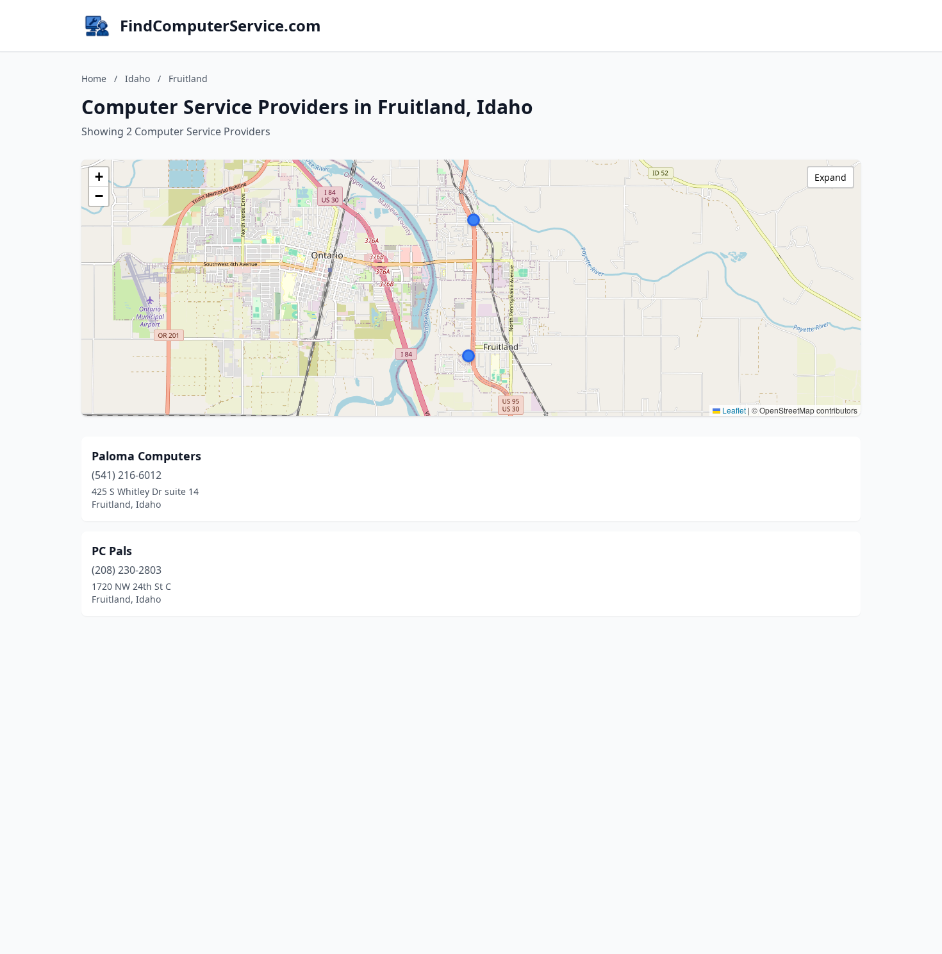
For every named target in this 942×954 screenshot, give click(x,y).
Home (93, 78)
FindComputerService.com (220, 25)
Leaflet (733, 410)
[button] (468, 355)
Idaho (137, 78)
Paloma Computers (146, 456)
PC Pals (112, 550)
